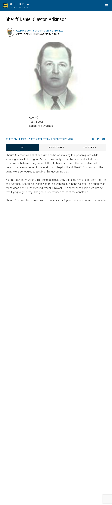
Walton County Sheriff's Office (34, 30)
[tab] (22, 147)
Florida (58, 30)
